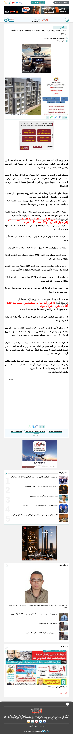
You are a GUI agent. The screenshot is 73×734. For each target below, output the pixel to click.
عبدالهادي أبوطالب (60, 41)
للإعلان (36, 726)
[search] (6, 20)
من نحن (42, 726)
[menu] (67, 20)
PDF (10, 19)
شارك (63, 117)
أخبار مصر (60, 27)
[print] (47, 117)
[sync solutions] (45, 731)
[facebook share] (59, 117)
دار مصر (36, 434)
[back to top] (67, 704)
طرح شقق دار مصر (16, 431)
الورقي (36, 2)
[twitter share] (55, 117)
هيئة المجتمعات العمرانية (55, 431)
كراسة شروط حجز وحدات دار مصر (35, 431)
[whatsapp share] (51, 117)
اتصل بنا (31, 726)
